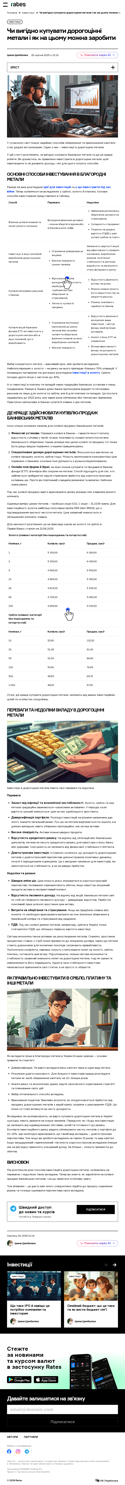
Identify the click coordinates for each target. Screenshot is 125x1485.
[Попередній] (106, 1265)
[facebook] (9, 1451)
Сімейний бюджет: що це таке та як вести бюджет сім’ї (91, 1307)
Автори (12, 1436)
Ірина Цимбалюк (17, 55)
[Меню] (5, 4)
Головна (12, 12)
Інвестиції (28, 12)
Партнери (31, 1436)
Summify (45, 1471)
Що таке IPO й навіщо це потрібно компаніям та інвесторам (30, 1309)
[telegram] (27, 1451)
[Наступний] (114, 1265)
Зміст (14, 67)
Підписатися (95, 1209)
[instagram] (18, 1451)
